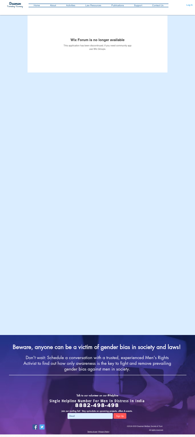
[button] (70, 5)
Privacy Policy (103, 432)
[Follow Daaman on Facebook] (35, 426)
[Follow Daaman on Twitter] (42, 426)
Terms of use (92, 432)
